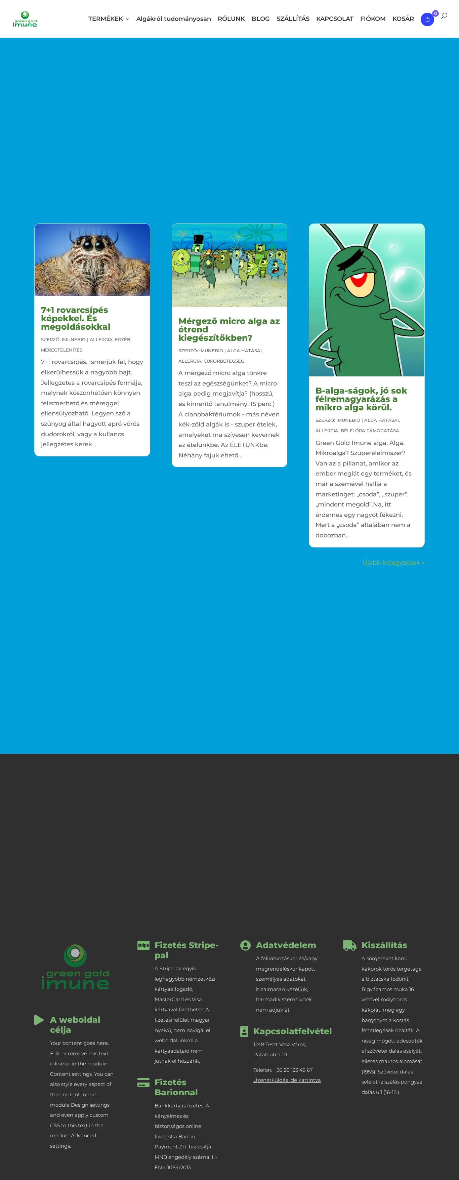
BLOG (261, 20)
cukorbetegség (224, 361)
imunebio (74, 339)
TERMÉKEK (105, 20)
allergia (101, 339)
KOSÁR (403, 20)
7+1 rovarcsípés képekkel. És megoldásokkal (76, 318)
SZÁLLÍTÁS (293, 20)
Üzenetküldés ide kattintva (287, 1080)
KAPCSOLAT (334, 20)
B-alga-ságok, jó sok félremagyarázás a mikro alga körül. (361, 398)
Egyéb (122, 339)
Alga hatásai (244, 350)
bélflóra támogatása (370, 430)
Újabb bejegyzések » (394, 562)
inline (57, 1063)
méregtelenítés (61, 350)
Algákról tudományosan (173, 20)
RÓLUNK (231, 20)
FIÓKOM (373, 20)
